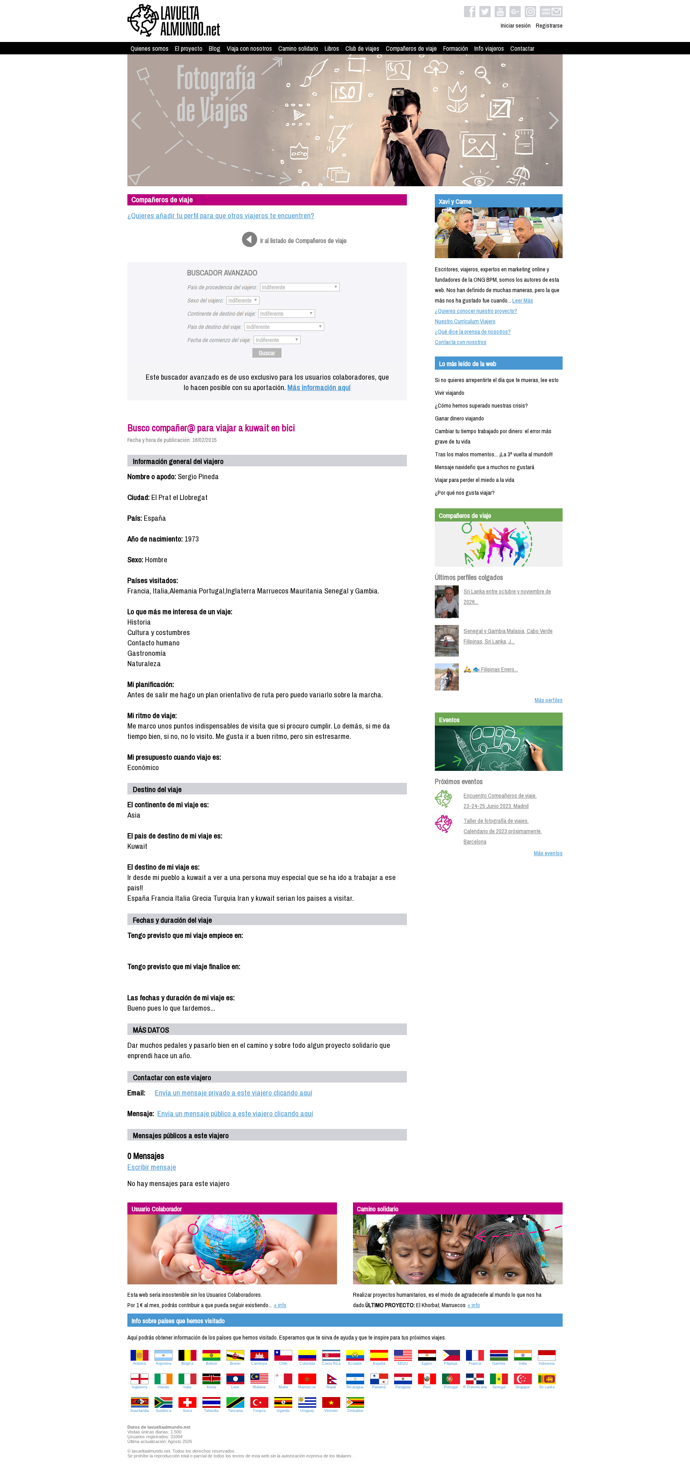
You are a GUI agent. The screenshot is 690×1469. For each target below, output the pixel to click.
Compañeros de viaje (411, 48)
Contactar (522, 48)
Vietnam (331, 1411)
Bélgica (187, 1363)
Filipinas (451, 1363)
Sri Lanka (547, 1387)
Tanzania (235, 1411)
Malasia (259, 1387)
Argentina (163, 1363)
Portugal (451, 1387)
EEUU (403, 1363)
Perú (427, 1387)
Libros (332, 48)
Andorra (139, 1363)
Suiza (187, 1411)
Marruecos (307, 1387)
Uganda (283, 1411)
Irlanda (163, 1387)
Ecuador (355, 1363)
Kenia (211, 1387)
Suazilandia (139, 1411)
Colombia (307, 1363)
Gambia (498, 1363)
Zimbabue (355, 1411)
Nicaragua (355, 1387)
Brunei (235, 1363)
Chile (283, 1363)
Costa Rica (331, 1363)
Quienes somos (150, 48)
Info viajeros (489, 48)
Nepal (331, 1387)
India (523, 1363)
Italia (187, 1387)
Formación (455, 48)
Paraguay (403, 1387)
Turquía (259, 1411)
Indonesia (547, 1363)
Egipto (427, 1363)
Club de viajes (362, 48)
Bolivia (211, 1363)
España (379, 1363)
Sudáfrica (163, 1411)
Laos (235, 1387)
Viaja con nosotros (249, 48)
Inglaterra (139, 1387)
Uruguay (307, 1411)
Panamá (379, 1387)
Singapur (523, 1387)
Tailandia (211, 1411)
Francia (475, 1363)
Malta (283, 1387)
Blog (214, 48)
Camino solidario (298, 48)
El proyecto (188, 48)
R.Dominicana (475, 1387)
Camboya (259, 1363)
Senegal (499, 1387)
